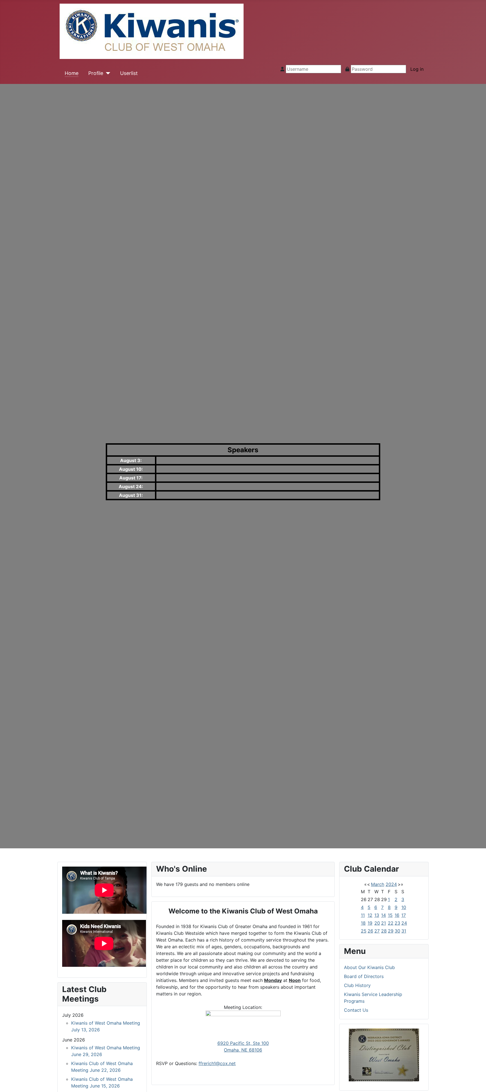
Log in (417, 69)
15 (390, 915)
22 (390, 923)
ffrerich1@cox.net (217, 1063)
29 (390, 931)
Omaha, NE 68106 (243, 1050)
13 (376, 915)
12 (370, 915)
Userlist (129, 73)
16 (397, 915)
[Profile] (106, 73)
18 (363, 923)
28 (384, 931)
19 (370, 923)
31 (403, 931)
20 (377, 923)
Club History (357, 985)
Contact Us (356, 1010)
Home (71, 73)
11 (363, 915)
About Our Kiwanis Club (369, 967)
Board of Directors (364, 976)
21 (383, 923)
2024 (391, 884)
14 (383, 915)
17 (403, 915)
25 (363, 931)
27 (377, 931)
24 (404, 923)
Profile (95, 73)
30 (397, 931)
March (377, 884)
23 (397, 923)
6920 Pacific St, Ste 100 (243, 1043)
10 (403, 907)
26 (370, 931)
